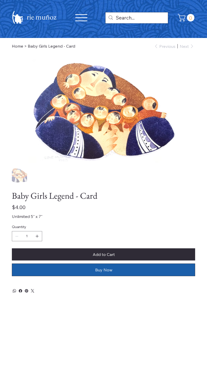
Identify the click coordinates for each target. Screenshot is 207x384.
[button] (187, 18)
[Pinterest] (26, 290)
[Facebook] (20, 290)
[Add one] (37, 236)
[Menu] (81, 17)
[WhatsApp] (14, 290)
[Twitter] (32, 290)
